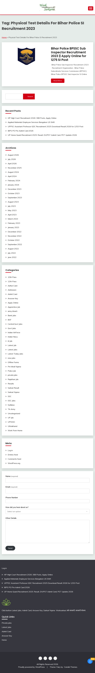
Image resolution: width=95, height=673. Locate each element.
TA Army (11, 409)
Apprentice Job (14, 307)
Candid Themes (70, 667)
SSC (9, 396)
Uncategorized (14, 413)
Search (30, 96)
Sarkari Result (13, 388)
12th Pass (12, 281)
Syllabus (11, 405)
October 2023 (14, 193)
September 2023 (15, 197)
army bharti (12, 311)
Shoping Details (45, 658)
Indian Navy (13, 337)
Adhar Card (12, 286)
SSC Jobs (11, 400)
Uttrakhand (12, 426)
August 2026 (13, 155)
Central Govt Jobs (15, 324)
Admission (12, 290)
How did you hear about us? (16, 507)
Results (11, 383)
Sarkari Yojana (13, 392)
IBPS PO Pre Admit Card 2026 (20, 131)
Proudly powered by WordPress (31, 667)
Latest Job (12, 345)
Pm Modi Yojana (14, 366)
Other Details (10, 518)
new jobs (11, 358)
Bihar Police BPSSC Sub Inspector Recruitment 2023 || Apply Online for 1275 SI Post (68, 54)
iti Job (10, 341)
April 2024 (12, 176)
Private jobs (7, 623)
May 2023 (12, 210)
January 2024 (13, 185)
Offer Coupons (50, 658)
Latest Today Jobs (15, 354)
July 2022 (12, 253)
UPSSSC (11, 422)
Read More (58, 81)
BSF (9, 320)
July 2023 (12, 206)
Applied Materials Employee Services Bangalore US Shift (31, 122)
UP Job (11, 417)
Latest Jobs (12, 349)
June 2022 (12, 257)
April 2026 (12, 163)
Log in (10, 450)
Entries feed (13, 454)
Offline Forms (13, 362)
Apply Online (13, 303)
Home (4, 37)
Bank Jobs (12, 315)
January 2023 (13, 227)
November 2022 (15, 236)
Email (11, 487)
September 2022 (15, 244)
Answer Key (13, 298)
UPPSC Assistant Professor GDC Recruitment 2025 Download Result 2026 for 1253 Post (45, 126)
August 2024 (13, 172)
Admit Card (12, 294)
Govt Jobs (12, 328)
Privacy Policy (40, 658)
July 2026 (12, 159)
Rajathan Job (13, 379)
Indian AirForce (14, 332)
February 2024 (14, 180)
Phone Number (11, 497)
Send (10, 548)
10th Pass (12, 277)
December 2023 (14, 189)
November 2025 (15, 168)
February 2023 (14, 223)
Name (11, 476)
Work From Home (15, 430)
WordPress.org (14, 463)
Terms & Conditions (55, 658)
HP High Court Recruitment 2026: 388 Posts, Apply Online (32, 118)
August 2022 (13, 249)
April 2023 (12, 214)
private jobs (12, 375)
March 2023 (13, 219)
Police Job (12, 371)
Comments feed (14, 459)
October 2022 (14, 240)
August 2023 (13, 202)
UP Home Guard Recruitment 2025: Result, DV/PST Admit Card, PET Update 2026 (42, 135)
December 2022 (14, 232)
